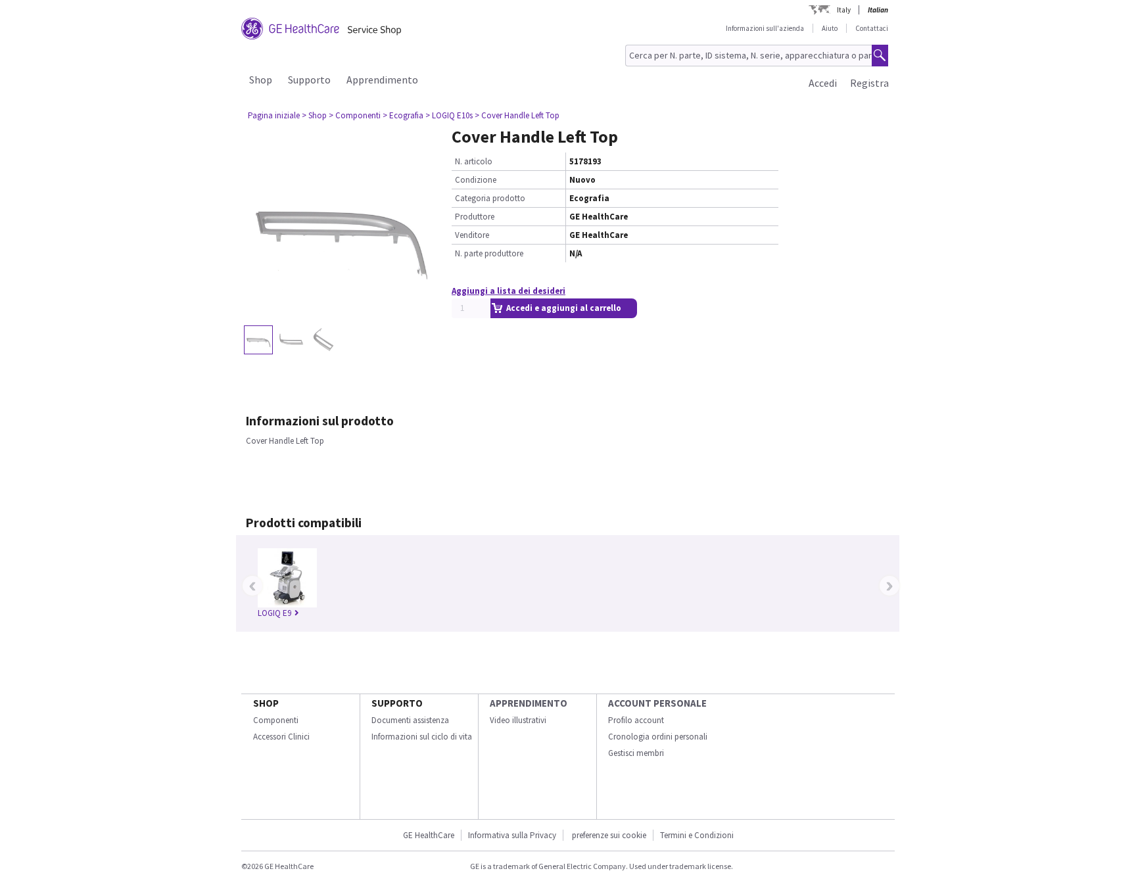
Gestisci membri (636, 753)
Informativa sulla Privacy (512, 835)
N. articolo (473, 161)
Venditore (472, 235)
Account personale (657, 703)
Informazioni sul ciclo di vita (421, 736)
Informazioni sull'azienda (765, 28)
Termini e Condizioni (697, 835)
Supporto (309, 79)
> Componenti (355, 115)
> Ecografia (403, 115)
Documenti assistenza (410, 720)
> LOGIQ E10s (449, 115)
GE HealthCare (428, 835)
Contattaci (871, 28)
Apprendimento (382, 79)
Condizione (475, 179)
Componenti (275, 720)
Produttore (474, 216)
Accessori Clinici (281, 736)
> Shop (314, 115)
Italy (844, 9)
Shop (260, 79)
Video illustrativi (518, 720)
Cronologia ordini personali (657, 736)
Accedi (823, 82)
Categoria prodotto (490, 198)
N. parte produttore (489, 253)
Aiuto (830, 28)
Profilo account (636, 720)
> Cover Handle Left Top (517, 115)
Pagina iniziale (274, 115)
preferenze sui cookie (609, 835)
